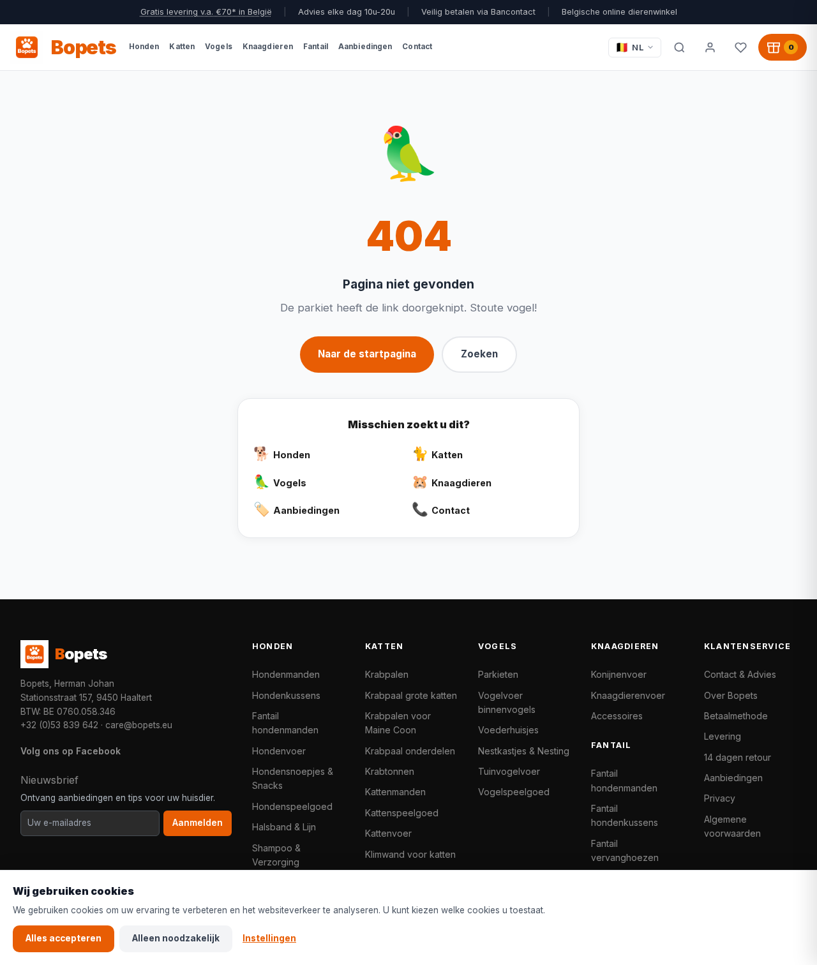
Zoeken (479, 354)
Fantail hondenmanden (285, 722)
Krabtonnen (389, 771)
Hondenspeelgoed (292, 806)
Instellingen (269, 938)
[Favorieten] (740, 47)
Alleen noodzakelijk (176, 938)
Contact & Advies (740, 674)
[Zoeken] (679, 47)
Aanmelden (197, 823)
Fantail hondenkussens (624, 815)
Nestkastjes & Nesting (523, 750)
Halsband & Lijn (284, 826)
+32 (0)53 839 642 (59, 725)
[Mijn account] (710, 47)
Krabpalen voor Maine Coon (398, 722)
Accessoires (617, 715)
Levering (722, 736)
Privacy (719, 798)
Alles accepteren (63, 938)
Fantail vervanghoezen (625, 850)
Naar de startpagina (367, 354)
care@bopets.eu (138, 725)
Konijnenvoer (619, 674)
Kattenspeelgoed (401, 812)
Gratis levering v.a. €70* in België (206, 12)
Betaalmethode (736, 715)
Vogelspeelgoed (514, 791)
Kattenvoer (388, 833)
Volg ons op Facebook (70, 750)
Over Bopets (731, 695)
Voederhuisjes (508, 729)
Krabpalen (386, 674)
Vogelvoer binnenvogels (507, 702)
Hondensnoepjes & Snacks (292, 778)
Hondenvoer (279, 750)
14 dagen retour (737, 757)
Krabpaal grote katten (411, 695)
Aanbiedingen (733, 777)
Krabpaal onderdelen (410, 750)
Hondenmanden (286, 674)
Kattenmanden (395, 791)
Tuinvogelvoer (509, 771)
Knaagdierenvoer (628, 695)
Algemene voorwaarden (732, 826)
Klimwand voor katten (410, 854)
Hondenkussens (286, 695)
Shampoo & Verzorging (276, 854)
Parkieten (498, 674)
